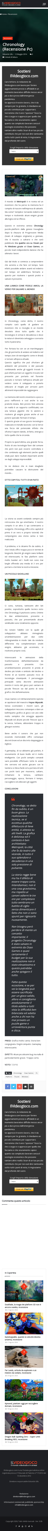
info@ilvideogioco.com (24, 1505)
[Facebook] (16, 1526)
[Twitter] (19, 1526)
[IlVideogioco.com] (11, 3)
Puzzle (17, 1077)
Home (4, 14)
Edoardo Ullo (8, 54)
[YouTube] (22, 1526)
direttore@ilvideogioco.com (24, 1496)
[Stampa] (31, 1086)
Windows (25, 1077)
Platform (9, 1077)
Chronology (17, 1073)
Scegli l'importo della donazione (24, 147)
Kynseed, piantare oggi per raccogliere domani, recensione (21, 1404)
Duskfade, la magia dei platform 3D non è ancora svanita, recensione (23, 1305)
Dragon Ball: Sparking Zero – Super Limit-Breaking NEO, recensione (23, 1438)
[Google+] (19, 1086)
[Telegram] (28, 1526)
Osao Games (28, 1073)
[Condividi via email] (25, 1086)
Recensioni (12, 14)
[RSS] (32, 1526)
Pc (37, 1073)
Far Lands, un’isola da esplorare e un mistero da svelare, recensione (20, 1371)
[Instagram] (25, 1526)
